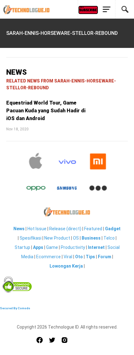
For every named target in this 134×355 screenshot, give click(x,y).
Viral (68, 256)
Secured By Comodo (15, 308)
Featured (93, 228)
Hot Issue (36, 228)
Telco (109, 238)
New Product (57, 238)
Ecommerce (48, 256)
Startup (22, 247)
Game (52, 247)
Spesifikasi (30, 238)
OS (76, 238)
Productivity (73, 247)
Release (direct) (65, 228)
